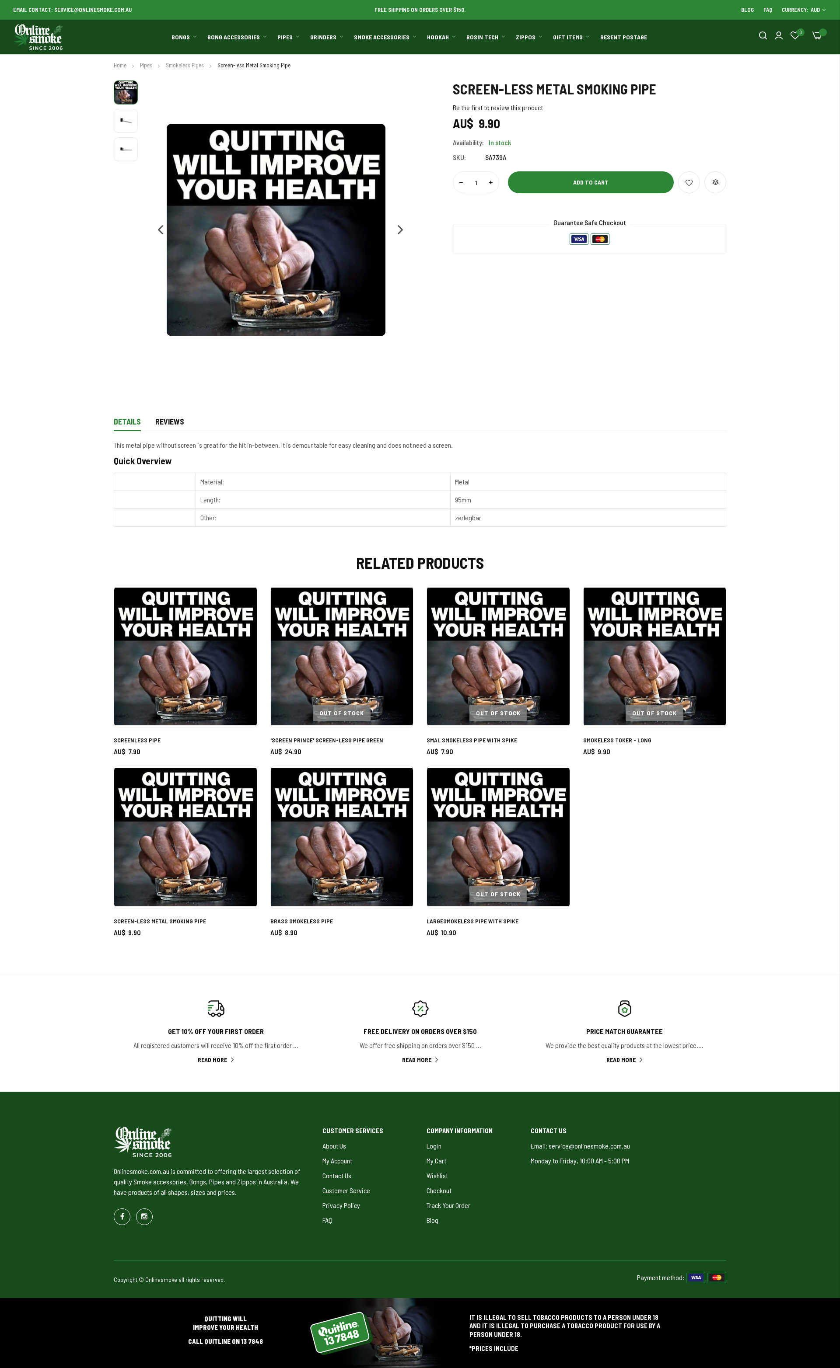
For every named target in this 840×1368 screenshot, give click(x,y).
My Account (337, 1160)
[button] (156, 230)
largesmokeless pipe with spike (472, 921)
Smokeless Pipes (185, 65)
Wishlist (437, 1175)
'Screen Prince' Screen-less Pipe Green (326, 740)
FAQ (767, 9)
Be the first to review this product (498, 107)
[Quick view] (240, 650)
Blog (747, 9)
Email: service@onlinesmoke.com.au (580, 1146)
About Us (334, 1146)
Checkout (439, 1190)
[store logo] (38, 37)
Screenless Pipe (137, 740)
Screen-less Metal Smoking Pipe (160, 921)
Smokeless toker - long (617, 740)
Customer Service (346, 1190)
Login (434, 1146)
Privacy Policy (341, 1205)
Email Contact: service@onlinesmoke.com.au (72, 9)
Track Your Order (448, 1205)
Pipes (147, 65)
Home (121, 65)
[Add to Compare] (715, 182)
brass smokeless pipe (301, 921)
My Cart (436, 1160)
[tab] (127, 424)
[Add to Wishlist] (689, 182)
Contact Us (336, 1175)
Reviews (169, 421)
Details (127, 421)
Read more (212, 1059)
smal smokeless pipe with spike (472, 740)
